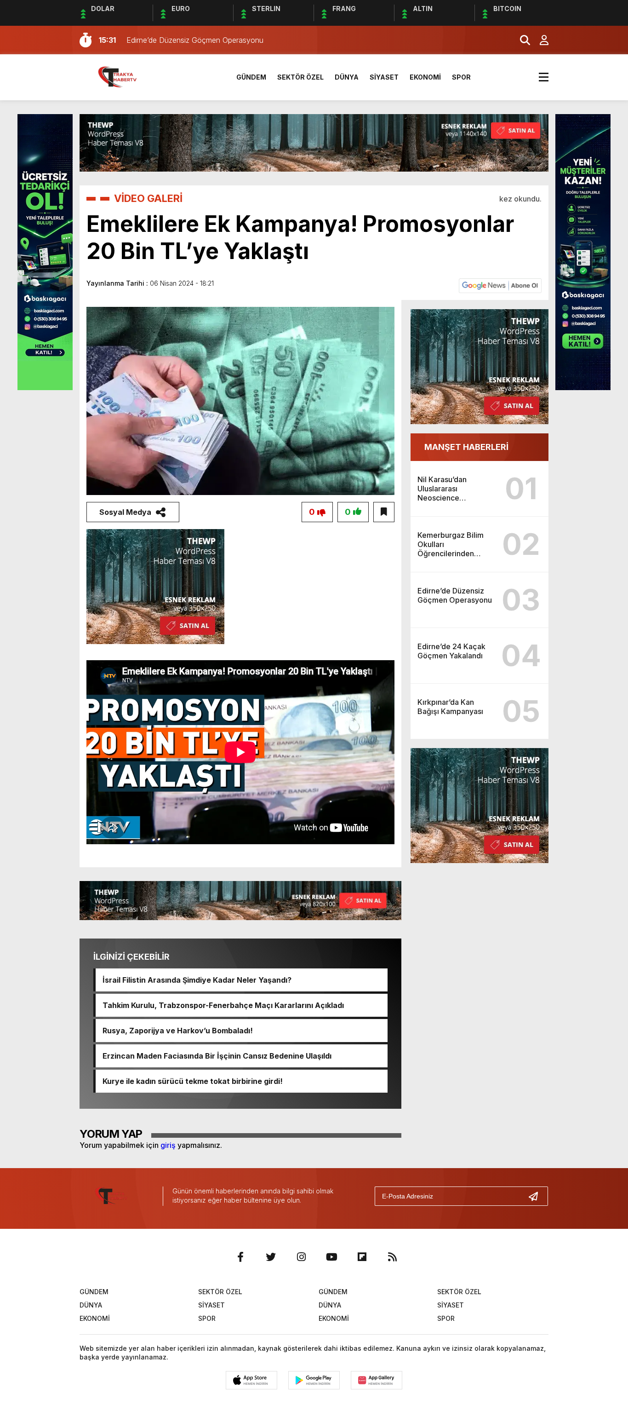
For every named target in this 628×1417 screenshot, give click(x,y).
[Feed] (392, 1257)
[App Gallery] (376, 1380)
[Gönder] (537, 1196)
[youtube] (331, 1257)
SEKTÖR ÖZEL (300, 77)
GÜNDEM (251, 77)
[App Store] (251, 1380)
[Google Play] (314, 1380)
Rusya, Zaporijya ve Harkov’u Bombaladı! (178, 1030)
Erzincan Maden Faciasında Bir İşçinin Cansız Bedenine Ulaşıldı (217, 1055)
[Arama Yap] (521, 40)
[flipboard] (361, 1257)
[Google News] (500, 285)
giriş (168, 1145)
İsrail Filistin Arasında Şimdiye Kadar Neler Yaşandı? (197, 980)
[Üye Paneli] (539, 40)
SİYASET (384, 77)
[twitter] (270, 1257)
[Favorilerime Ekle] (383, 512)
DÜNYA (347, 77)
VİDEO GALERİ (148, 198)
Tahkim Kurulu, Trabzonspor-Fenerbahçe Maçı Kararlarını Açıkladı (223, 1005)
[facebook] (240, 1257)
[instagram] (301, 1257)
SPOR (461, 77)
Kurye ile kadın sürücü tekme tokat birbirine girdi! (193, 1081)
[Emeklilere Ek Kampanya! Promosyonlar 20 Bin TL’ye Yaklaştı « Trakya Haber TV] (124, 76)
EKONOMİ (425, 77)
